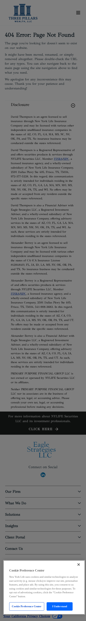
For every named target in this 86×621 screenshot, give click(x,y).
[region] (44, 587)
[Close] (78, 564)
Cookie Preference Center (26, 606)
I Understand (59, 606)
